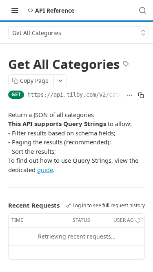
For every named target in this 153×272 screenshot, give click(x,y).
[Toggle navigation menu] (14, 10)
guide (45, 170)
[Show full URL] (129, 95)
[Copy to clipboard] (141, 95)
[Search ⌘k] (142, 10)
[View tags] (126, 65)
